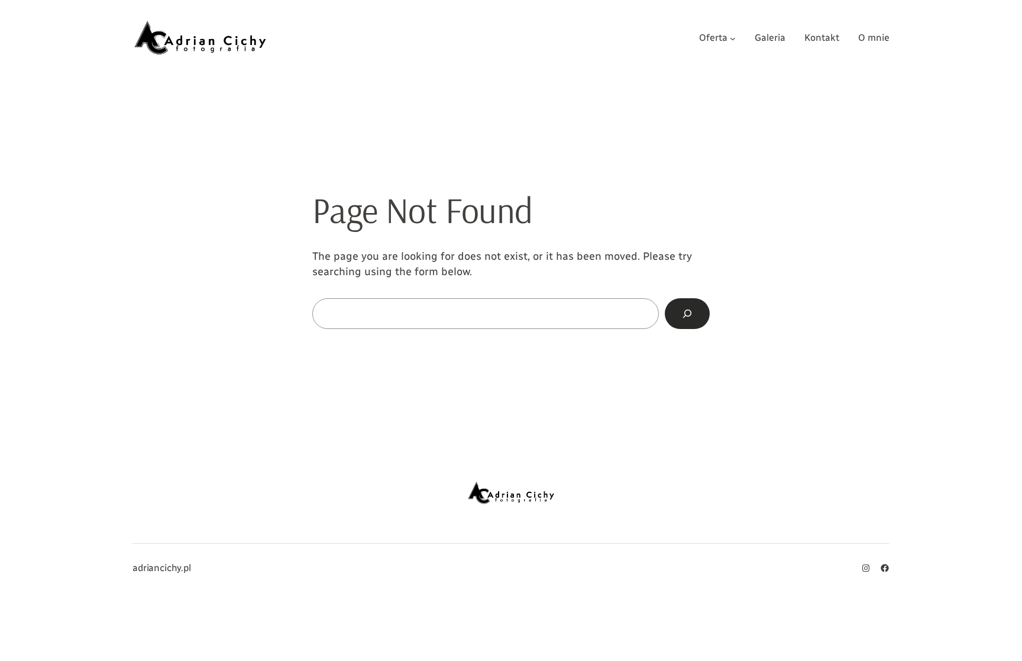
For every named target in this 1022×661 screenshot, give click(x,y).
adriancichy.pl (161, 567)
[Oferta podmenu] (733, 38)
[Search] (687, 313)
